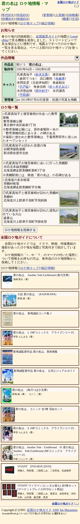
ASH (55, 510)
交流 (75, 18)
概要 (66, 18)
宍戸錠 (24, 86)
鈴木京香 (42, 74)
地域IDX (22, 18)
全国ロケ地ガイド (39, 510)
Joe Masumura (68, 510)
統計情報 (48, 23)
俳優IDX (8, 18)
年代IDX (8, 15)
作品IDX (22, 15)
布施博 (60, 78)
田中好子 (42, 90)
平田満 (24, 94)
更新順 (48, 15)
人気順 (60, 15)
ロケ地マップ (29, 23)
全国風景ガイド (46, 36)
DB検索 (72, 15)
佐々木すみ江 (58, 86)
